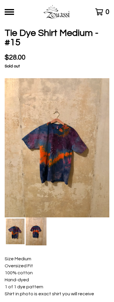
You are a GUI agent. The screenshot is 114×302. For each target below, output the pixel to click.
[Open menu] (9, 11)
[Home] (57, 12)
